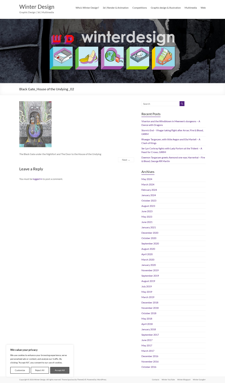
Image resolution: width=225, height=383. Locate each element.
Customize (20, 370)
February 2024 (149, 189)
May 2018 (146, 318)
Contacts (155, 379)
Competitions (139, 7)
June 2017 (146, 340)
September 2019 (150, 275)
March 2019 (147, 297)
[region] (39, 361)
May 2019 (146, 291)
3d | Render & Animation (116, 7)
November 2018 (150, 307)
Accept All (60, 370)
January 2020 (148, 264)
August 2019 (148, 281)
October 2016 (148, 366)
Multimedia (191, 7)
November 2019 (150, 270)
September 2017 (150, 334)
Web (203, 7)
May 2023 (146, 216)
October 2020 (148, 238)
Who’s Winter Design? (87, 7)
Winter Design (36, 6)
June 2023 (146, 211)
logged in (37, 178)
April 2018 (147, 323)
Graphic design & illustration (166, 7)
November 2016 (150, 361)
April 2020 (147, 254)
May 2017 (146, 345)
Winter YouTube (168, 379)
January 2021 (148, 227)
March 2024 (147, 184)
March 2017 (147, 350)
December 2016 (149, 356)
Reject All (39, 370)
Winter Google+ (199, 379)
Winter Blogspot (183, 379)
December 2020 (149, 232)
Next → (126, 159)
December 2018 (149, 302)
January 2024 (148, 195)
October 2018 (148, 313)
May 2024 (146, 179)
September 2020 (150, 243)
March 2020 (147, 259)
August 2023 (148, 205)
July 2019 (146, 286)
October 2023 (148, 200)
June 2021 (146, 221)
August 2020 (148, 248)
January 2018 (148, 329)
